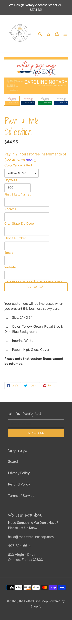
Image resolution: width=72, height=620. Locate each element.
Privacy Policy (19, 473)
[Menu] (65, 33)
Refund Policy (19, 484)
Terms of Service (21, 495)
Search (13, 461)
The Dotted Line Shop (33, 601)
